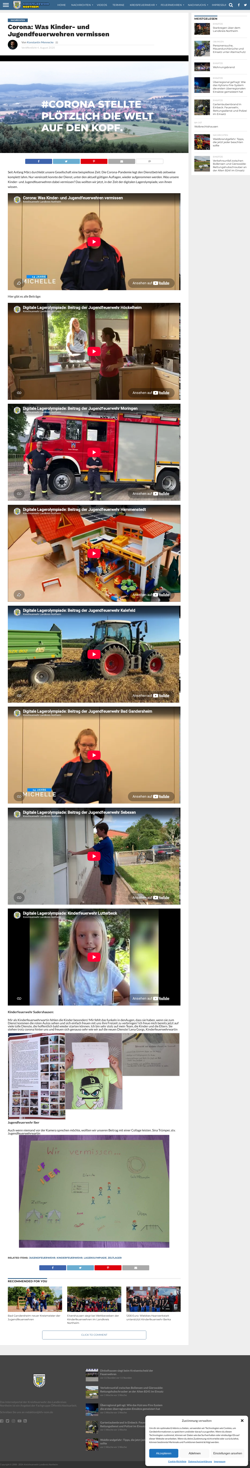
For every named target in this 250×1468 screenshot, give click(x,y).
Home (61, 4)
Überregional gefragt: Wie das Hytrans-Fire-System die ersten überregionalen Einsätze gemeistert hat (131, 1406)
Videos (102, 4)
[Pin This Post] (94, 160)
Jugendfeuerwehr (42, 1257)
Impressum (219, 1461)
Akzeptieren (163, 1453)
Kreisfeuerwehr (142, 4)
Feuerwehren (171, 4)
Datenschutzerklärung (200, 1461)
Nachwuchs (197, 4)
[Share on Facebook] (38, 160)
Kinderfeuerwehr (70, 1257)
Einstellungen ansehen (227, 1453)
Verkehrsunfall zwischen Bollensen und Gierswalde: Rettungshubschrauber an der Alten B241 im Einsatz (131, 1389)
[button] (242, 1421)
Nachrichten (81, 4)
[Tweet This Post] (66, 160)
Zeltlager (115, 1257)
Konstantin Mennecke (40, 42)
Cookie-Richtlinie (177, 1461)
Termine (118, 4)
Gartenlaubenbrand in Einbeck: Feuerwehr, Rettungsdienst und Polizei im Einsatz (126, 1424)
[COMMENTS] (149, 160)
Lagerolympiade (95, 1257)
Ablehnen (195, 1453)
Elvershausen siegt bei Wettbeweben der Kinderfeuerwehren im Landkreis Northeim (93, 1319)
